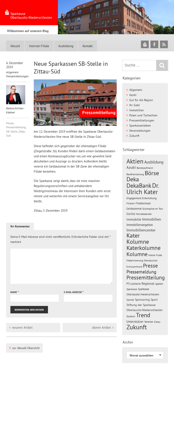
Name (14, 292)
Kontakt (88, 46)
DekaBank (138, 185)
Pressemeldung (141, 272)
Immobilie (133, 219)
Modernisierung (134, 260)
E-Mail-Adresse (74, 292)
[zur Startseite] (29, 12)
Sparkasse (131, 289)
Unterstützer (134, 321)
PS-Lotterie (133, 284)
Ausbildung (65, 46)
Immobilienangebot (139, 225)
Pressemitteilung (16, 127)
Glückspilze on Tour (152, 208)
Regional (148, 283)
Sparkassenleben (140, 125)
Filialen (130, 203)
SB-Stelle (11, 131)
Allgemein (12, 72)
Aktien (134, 161)
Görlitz (130, 214)
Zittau (157, 321)
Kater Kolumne (137, 238)
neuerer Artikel (22, 327)
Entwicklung (149, 198)
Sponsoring (142, 299)
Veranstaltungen (139, 130)
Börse (152, 173)
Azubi (132, 95)
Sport (154, 299)
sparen (159, 284)
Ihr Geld (134, 105)
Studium (130, 316)
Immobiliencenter (141, 229)
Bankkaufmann (145, 167)
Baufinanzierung (135, 174)
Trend (143, 315)
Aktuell (15, 46)
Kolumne (136, 254)
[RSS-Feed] (164, 44)
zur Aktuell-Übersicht (26, 348)
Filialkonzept (143, 203)
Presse (10, 123)
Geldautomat (134, 208)
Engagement (133, 198)
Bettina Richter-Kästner (15, 110)
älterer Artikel (101, 327)
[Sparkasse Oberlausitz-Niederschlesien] (145, 44)
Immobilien (136, 110)
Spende (130, 299)
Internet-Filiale (39, 46)
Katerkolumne (143, 247)
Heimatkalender (144, 214)
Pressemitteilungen (17, 76)
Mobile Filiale (155, 255)
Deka (132, 179)
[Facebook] (154, 44)
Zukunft (134, 136)
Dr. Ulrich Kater (142, 188)
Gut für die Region (141, 100)
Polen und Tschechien (143, 115)
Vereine (148, 322)
